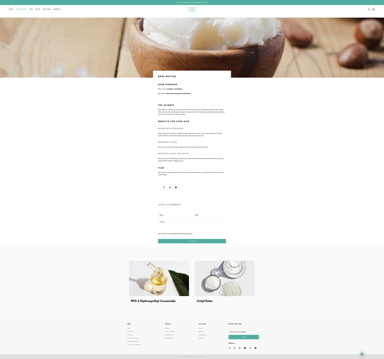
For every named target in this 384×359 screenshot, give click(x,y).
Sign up (243, 337)
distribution (169, 335)
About (201, 328)
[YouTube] (245, 348)
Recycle (201, 338)
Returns (130, 335)
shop (11, 9)
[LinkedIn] (255, 348)
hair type (47, 9)
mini (31, 9)
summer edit (21, 9)
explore (56, 9)
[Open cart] (373, 9)
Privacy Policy (133, 338)
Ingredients (203, 335)
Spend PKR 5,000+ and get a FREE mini (192, 2)
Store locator (169, 331)
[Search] (369, 9)
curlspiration (169, 338)
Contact (130, 331)
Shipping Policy (133, 341)
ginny (167, 328)
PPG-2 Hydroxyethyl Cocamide (153, 301)
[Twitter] (234, 348)
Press (201, 331)
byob (38, 9)
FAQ (129, 328)
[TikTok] (250, 348)
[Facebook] (229, 348)
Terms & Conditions (134, 344)
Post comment (192, 241)
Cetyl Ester (205, 301)
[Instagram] (240, 348)
